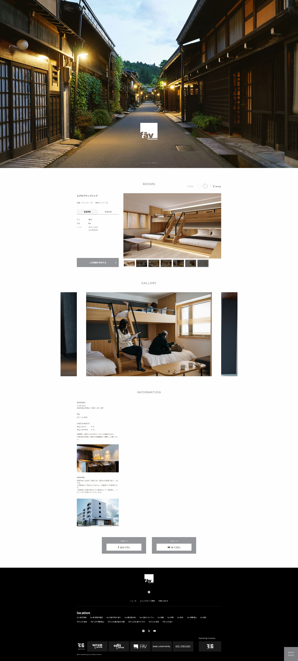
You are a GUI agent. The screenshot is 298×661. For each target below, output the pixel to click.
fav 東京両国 (81, 617)
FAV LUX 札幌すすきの (136, 622)
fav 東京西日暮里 (96, 617)
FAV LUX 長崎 (82, 622)
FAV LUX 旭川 (168, 622)
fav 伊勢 (170, 617)
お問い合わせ (163, 601)
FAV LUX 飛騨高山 (97, 622)
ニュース (133, 601)
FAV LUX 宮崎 (154, 622)
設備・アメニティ (83, 202)
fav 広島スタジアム (147, 617)
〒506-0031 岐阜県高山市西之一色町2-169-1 (89, 406)
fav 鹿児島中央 (130, 617)
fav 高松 (203, 617)
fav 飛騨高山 (192, 617)
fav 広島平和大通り (114, 617)
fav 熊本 (180, 617)
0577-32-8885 (82, 417)
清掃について (100, 202)
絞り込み (218, 186)
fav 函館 (161, 617)
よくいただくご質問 (147, 601)
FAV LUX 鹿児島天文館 (116, 622)
